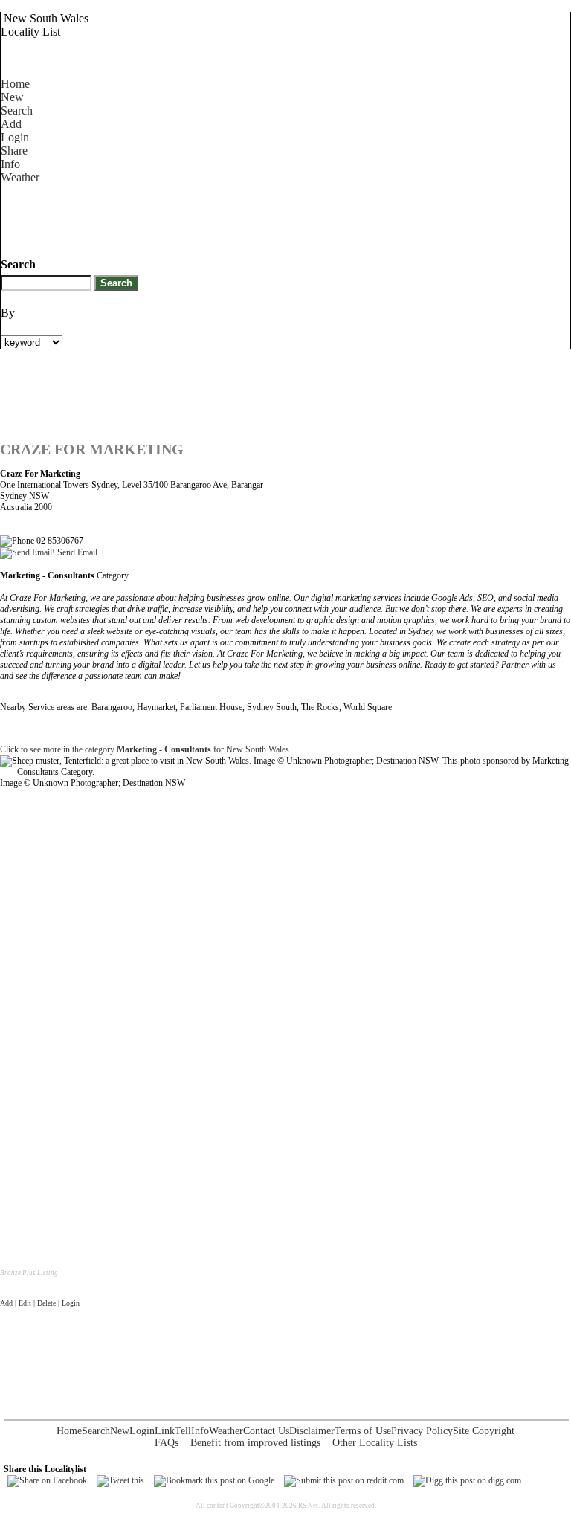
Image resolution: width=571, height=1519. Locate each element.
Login (15, 137)
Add (11, 123)
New (12, 97)
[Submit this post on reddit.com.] (345, 1480)
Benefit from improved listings (255, 1442)
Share (14, 150)
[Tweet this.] (121, 1480)
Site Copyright (483, 1430)
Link (165, 1430)
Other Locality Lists (374, 1442)
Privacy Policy (422, 1430)
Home (15, 83)
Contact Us (266, 1430)
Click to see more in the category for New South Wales (144, 749)
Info (10, 164)
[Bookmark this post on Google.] (215, 1480)
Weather (20, 177)
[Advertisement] (271, 217)
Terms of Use (363, 1430)
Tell (183, 1430)
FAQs (166, 1442)
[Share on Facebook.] (48, 1480)
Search (17, 110)
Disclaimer (312, 1430)
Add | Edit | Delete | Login (40, 1303)
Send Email (76, 552)
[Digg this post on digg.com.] (468, 1480)
